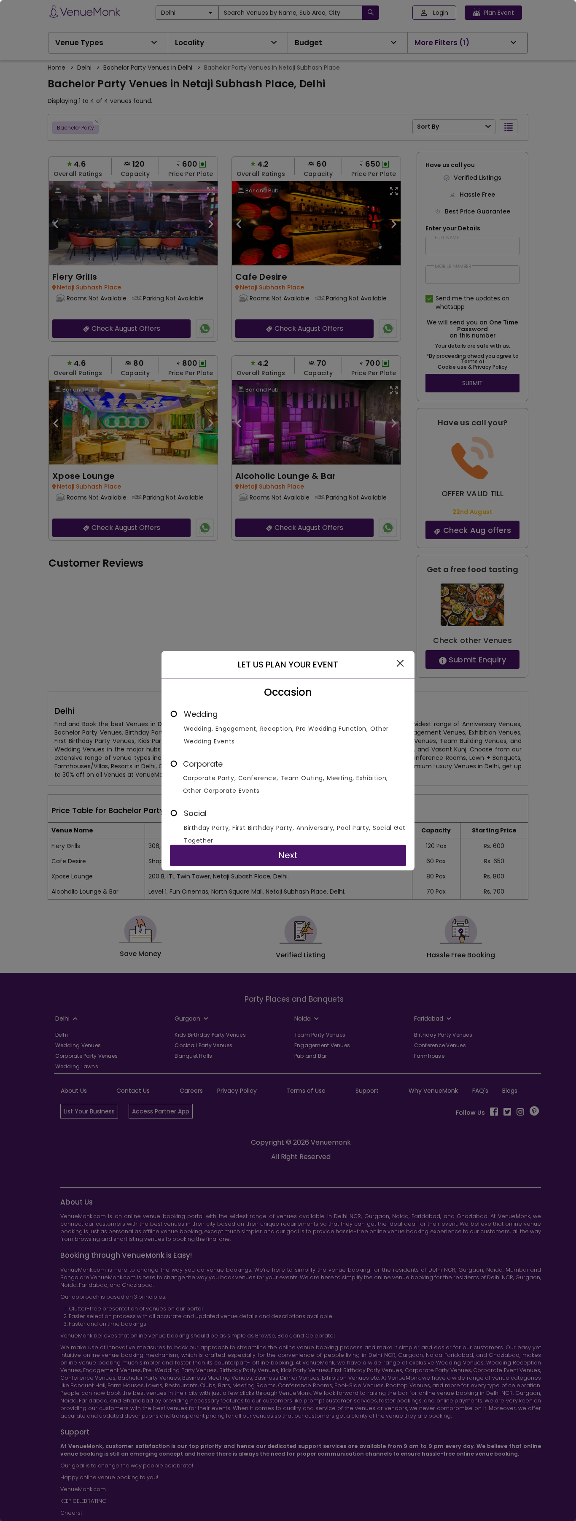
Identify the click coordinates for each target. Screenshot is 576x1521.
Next (288, 855)
